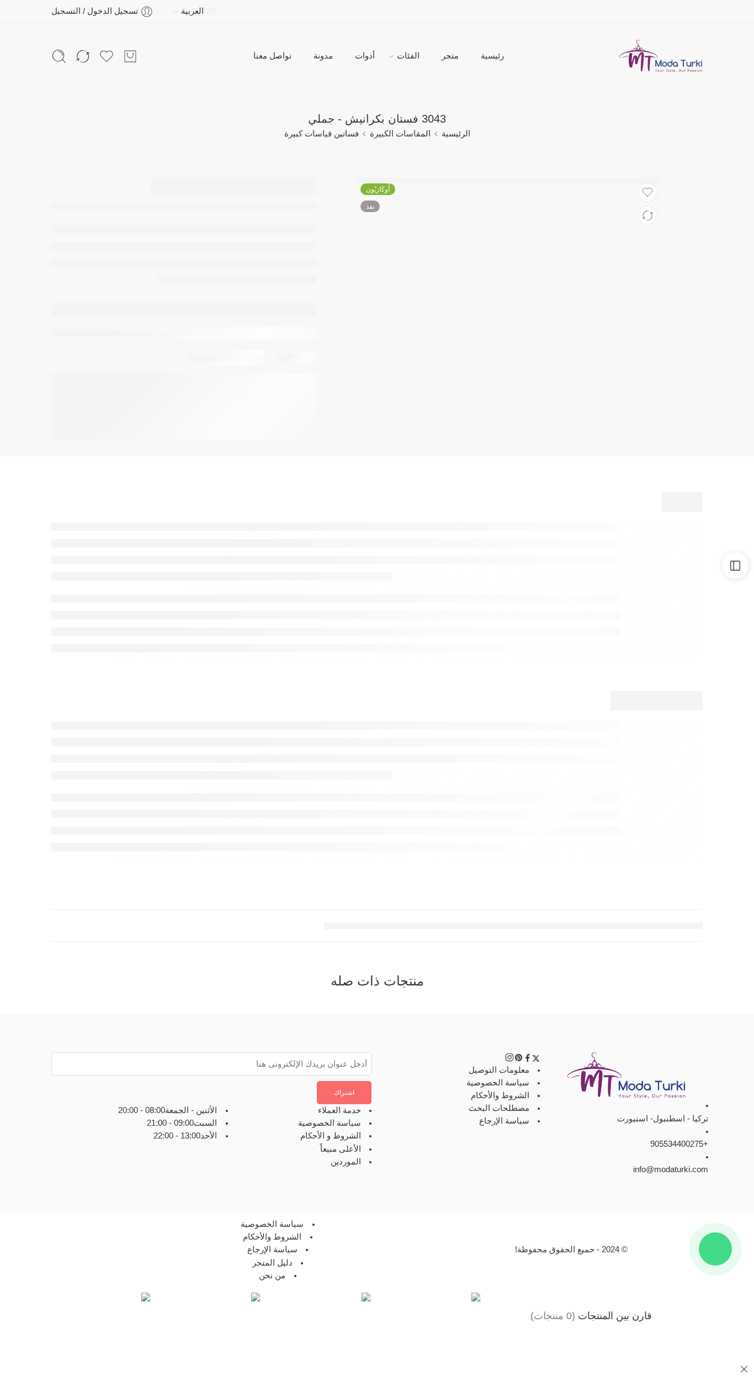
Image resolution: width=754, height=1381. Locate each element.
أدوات (365, 55)
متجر (450, 55)
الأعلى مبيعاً (340, 1149)
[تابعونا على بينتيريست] (518, 1059)
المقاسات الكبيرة (400, 133)
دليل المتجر (272, 1262)
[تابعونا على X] (536, 1059)
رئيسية (492, 55)
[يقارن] (647, 215)
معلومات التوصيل (499, 1069)
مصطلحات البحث (499, 1108)
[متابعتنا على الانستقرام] (509, 1059)
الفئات (408, 55)
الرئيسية (456, 133)
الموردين (346, 1161)
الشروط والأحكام (500, 1095)
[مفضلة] (647, 192)
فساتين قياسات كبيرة (321, 133)
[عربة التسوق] (130, 56)
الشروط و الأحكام (330, 1135)
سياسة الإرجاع (504, 1120)
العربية (192, 11)
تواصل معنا (272, 55)
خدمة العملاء (339, 1110)
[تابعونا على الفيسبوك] (527, 1059)
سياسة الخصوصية (497, 1082)
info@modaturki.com (670, 1169)
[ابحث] (59, 56)
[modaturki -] (661, 56)
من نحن (272, 1275)
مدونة (323, 55)
